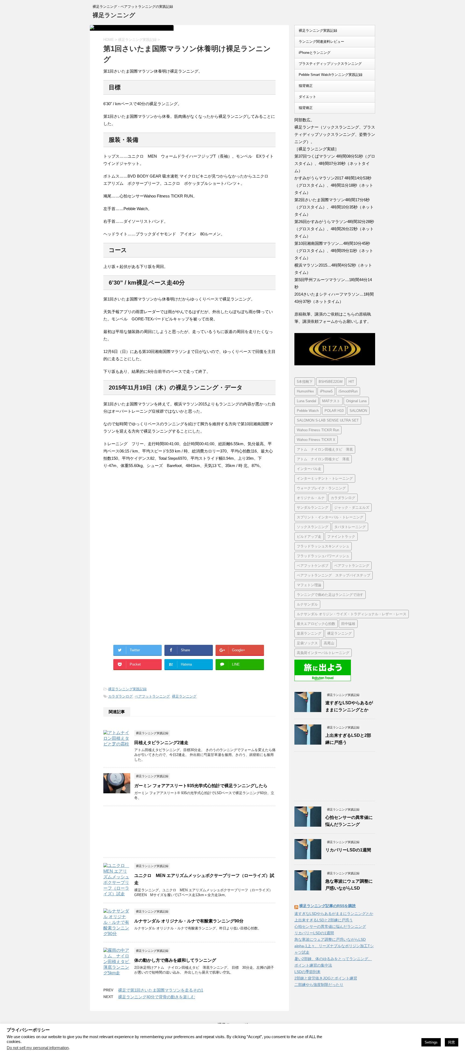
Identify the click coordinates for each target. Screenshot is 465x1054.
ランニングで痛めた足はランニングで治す (330, 595)
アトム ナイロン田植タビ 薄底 (323, 459)
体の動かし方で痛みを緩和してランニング (175, 960)
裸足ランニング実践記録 (127, 689)
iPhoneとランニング (314, 53)
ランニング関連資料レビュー (321, 42)
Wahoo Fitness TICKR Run (318, 430)
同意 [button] (451, 1042)
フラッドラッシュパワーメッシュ (323, 556)
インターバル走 (309, 469)
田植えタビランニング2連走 (161, 742)
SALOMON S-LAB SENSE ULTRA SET (328, 420)
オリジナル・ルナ (311, 498)
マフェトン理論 (309, 585)
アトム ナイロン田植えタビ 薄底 (325, 449)
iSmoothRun (348, 391)
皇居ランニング (309, 633)
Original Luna (356, 401)
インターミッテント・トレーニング (325, 478)
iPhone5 (326, 391)
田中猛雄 (348, 624)
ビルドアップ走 (309, 537)
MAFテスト (331, 401)
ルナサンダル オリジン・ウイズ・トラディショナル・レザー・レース (351, 614)
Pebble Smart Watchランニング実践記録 (330, 75)
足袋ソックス (307, 643)
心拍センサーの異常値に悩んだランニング (330, 926)
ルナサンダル (307, 604)
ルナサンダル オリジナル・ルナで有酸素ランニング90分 (189, 921)
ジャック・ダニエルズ (351, 507)
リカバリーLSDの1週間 (348, 850)
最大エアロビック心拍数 (316, 624)
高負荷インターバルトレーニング (323, 653)
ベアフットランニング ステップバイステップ (333, 575)
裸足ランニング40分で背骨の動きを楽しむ (156, 997)
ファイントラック (341, 537)
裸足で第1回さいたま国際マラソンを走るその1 (160, 990)
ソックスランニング (312, 527)
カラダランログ (120, 696)
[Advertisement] (148, 517)
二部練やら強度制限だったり (318, 984)
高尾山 (329, 643)
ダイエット (307, 97)
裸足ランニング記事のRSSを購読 (327, 906)
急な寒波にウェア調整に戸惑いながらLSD (330, 939)
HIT (351, 382)
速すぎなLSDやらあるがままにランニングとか (333, 913)
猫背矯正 (306, 86)
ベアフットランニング (152, 696)
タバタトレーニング (350, 527)
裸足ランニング (114, 15)
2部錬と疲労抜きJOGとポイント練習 (325, 978)
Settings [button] (431, 1042)
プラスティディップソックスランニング (330, 64)
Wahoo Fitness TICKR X (316, 440)
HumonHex (305, 391)
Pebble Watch (308, 411)
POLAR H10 (334, 411)
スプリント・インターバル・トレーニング (330, 517)
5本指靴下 (305, 382)
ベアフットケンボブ (312, 566)
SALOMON (358, 411)
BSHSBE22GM (331, 382)
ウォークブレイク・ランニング (321, 488)
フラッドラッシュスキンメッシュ (323, 546)
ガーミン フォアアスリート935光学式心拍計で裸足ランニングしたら (200, 785)
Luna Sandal (306, 401)
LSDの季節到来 (307, 972)
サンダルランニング (312, 507)
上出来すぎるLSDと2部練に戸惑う (323, 920)
